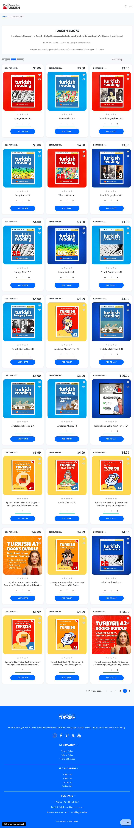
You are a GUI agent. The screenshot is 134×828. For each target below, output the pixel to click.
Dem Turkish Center (70, 821)
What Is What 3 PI (67, 118)
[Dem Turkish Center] (11, 6)
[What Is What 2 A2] (67, 168)
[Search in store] (125, 6)
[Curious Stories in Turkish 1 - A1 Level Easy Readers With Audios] (67, 555)
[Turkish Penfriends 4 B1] (111, 555)
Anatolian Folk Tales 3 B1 (111, 349)
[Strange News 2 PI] (22, 245)
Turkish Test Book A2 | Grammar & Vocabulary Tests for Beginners (111, 504)
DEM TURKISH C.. (11, 68)
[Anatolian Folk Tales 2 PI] (22, 398)
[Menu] (130, 6)
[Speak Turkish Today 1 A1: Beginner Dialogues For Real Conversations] (22, 475)
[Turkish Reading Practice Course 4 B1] (111, 398)
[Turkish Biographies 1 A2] (111, 91)
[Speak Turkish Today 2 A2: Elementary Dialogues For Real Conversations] (22, 634)
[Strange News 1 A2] (22, 91)
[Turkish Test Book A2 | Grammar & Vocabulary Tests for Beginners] (111, 475)
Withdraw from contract (14, 824)
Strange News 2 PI (22, 272)
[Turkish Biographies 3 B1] (111, 168)
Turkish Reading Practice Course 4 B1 (111, 425)
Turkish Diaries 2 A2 (67, 502)
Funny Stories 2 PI (23, 195)
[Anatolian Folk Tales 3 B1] (111, 321)
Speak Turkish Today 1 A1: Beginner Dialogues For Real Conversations (22, 504)
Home (4, 16)
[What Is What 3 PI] (67, 91)
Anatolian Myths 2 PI (67, 425)
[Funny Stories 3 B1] (67, 245)
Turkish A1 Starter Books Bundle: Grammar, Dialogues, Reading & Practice (23, 583)
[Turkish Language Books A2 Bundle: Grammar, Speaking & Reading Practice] (111, 634)
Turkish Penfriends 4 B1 (111, 582)
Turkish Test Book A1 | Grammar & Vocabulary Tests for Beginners (67, 663)
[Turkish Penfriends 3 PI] (111, 245)
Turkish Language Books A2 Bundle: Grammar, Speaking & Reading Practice (111, 663)
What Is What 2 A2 (67, 195)
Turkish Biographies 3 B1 (111, 195)
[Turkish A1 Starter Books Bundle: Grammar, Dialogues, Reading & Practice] (22, 555)
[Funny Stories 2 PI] (22, 168)
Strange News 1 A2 (23, 118)
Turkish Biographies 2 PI (23, 349)
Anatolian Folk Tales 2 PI (23, 425)
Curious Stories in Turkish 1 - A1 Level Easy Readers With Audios (67, 583)
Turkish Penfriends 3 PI (111, 272)
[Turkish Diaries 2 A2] (67, 475)
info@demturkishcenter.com (70, 807)
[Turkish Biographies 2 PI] (22, 321)
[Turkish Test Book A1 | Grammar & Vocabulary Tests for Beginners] (67, 634)
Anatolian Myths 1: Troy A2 (67, 349)
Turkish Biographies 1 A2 (111, 118)
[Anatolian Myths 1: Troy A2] (67, 321)
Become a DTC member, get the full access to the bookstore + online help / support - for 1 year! (67, 49)
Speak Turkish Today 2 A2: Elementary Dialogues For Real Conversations (23, 663)
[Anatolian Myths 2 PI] (67, 398)
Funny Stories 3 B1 (67, 272)
